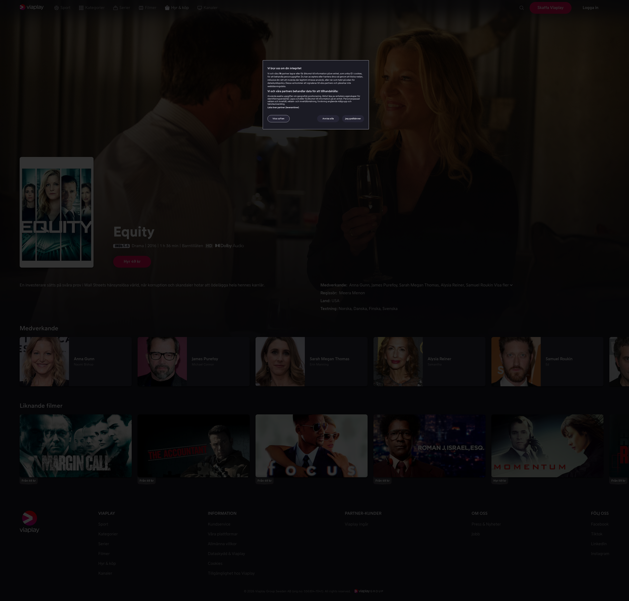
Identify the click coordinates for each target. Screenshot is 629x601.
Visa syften (279, 119)
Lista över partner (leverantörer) (283, 107)
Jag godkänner (353, 119)
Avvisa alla (328, 119)
